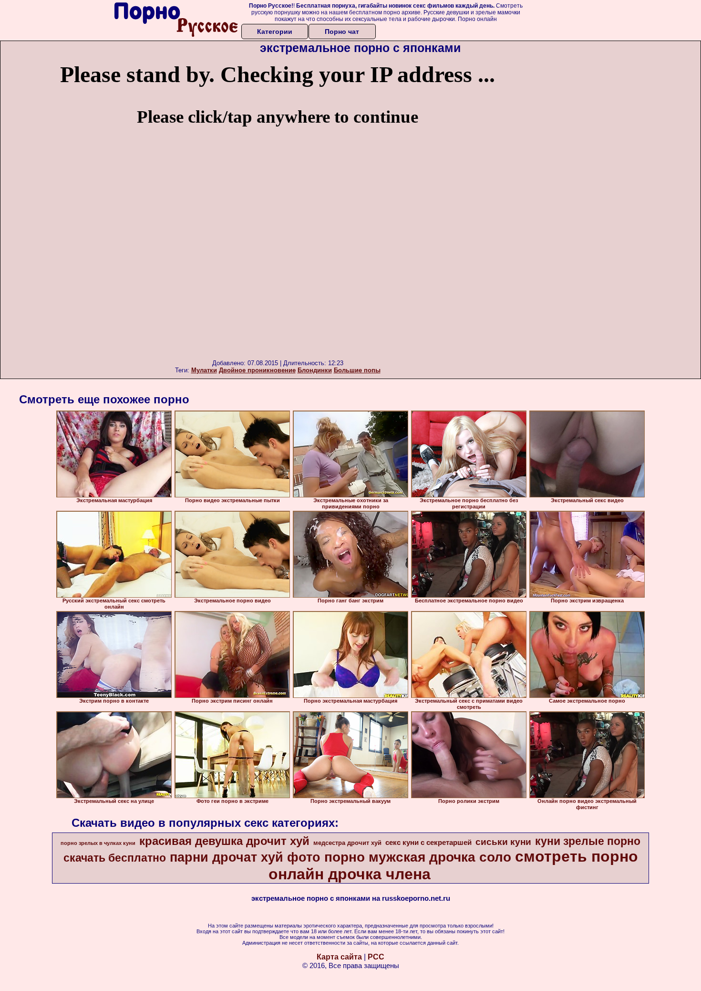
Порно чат (342, 31)
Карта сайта (339, 957)
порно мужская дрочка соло (417, 857)
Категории (274, 31)
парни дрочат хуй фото (245, 857)
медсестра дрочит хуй (347, 842)
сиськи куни (503, 842)
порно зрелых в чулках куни (98, 843)
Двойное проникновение (257, 370)
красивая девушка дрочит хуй (224, 840)
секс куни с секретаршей (428, 842)
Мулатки (204, 370)
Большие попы (357, 370)
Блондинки (315, 370)
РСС (376, 957)
